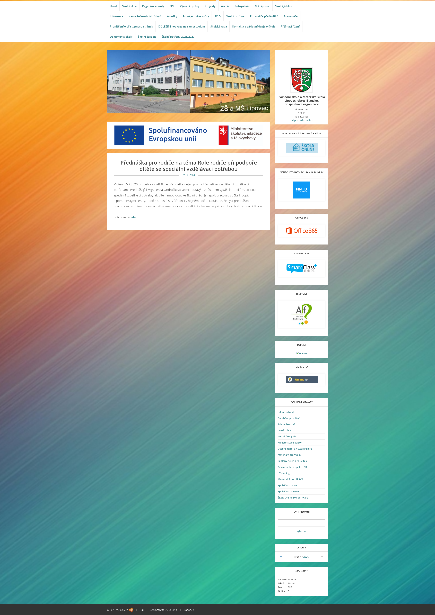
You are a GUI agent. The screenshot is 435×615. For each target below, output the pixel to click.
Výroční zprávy (189, 6)
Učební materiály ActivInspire (295, 448)
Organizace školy (153, 6)
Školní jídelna (283, 6)
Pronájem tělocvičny (196, 16)
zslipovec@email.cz (302, 120)
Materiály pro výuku (289, 454)
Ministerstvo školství (290, 442)
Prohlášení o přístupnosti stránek (131, 26)
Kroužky (172, 16)
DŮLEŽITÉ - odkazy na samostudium (181, 26)
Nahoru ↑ (189, 609)
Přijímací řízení (290, 26)
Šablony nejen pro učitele (293, 461)
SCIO (217, 16)
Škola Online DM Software (293, 497)
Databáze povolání (289, 418)
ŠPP (172, 6)
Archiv (225, 6)
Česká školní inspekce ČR (292, 467)
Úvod (113, 6)
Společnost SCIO (287, 485)
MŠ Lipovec (262, 6)
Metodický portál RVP (290, 479)
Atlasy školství (286, 424)
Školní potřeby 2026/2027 (178, 37)
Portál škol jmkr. (287, 436)
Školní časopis (147, 37)
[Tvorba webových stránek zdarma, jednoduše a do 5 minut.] (131, 610)
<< (281, 556)
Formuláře (291, 16)
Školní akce (129, 6)
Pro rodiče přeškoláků (264, 16)
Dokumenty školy (121, 37)
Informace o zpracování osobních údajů (135, 16)
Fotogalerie (242, 6)
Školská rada (218, 26)
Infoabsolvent (286, 412)
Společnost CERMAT (289, 491)
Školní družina (235, 16)
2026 (306, 556)
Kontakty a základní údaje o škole (253, 26)
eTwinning (284, 473)
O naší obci (284, 430)
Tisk (142, 609)
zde (133, 217)
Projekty (210, 6)
